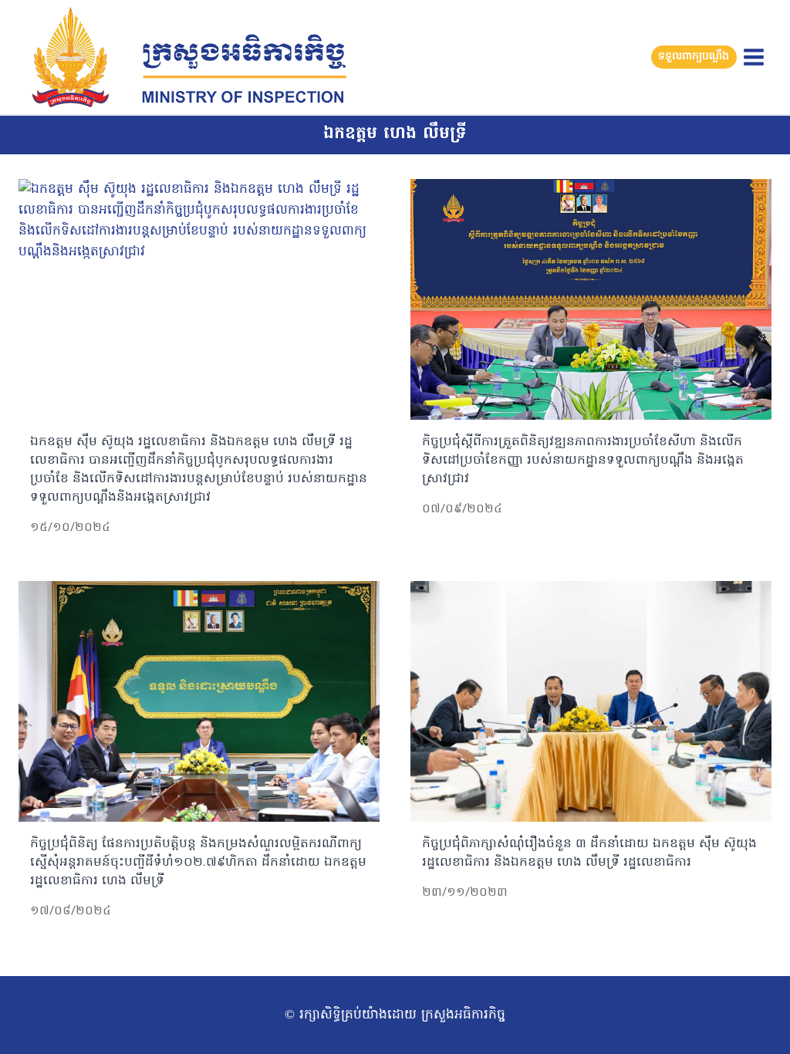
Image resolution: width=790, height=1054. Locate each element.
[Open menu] (753, 57)
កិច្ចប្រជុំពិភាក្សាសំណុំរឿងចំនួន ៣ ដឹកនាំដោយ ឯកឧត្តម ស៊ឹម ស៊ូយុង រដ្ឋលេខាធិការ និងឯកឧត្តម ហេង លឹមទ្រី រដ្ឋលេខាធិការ (589, 853)
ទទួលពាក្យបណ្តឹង (693, 57)
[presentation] (199, 299)
